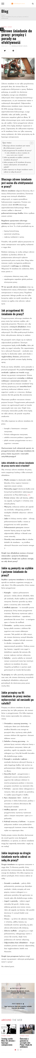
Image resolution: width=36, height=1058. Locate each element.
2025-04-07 (4, 46)
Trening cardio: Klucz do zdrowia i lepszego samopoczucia (8, 1041)
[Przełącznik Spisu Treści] (31, 143)
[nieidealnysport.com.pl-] (18, 3)
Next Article (17, 1003)
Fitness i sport (6, 27)
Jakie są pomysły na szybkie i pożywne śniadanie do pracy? (16, 159)
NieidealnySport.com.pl (20, 46)
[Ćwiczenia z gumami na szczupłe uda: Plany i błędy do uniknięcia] (27, 1029)
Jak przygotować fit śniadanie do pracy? (17, 150)
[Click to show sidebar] (2, 29)
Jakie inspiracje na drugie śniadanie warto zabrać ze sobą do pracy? (18, 171)
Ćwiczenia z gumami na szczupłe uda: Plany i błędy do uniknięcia (26, 1042)
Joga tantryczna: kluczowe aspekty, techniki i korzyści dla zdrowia (18, 1007)
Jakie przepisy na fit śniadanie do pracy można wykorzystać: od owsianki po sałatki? (17, 165)
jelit (28, 495)
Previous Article (19, 988)
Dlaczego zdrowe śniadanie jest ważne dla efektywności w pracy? (16, 147)
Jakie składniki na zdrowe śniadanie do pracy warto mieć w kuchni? (18, 154)
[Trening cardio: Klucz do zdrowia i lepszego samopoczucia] (8, 1029)
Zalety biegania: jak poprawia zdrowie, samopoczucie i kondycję (18, 992)
